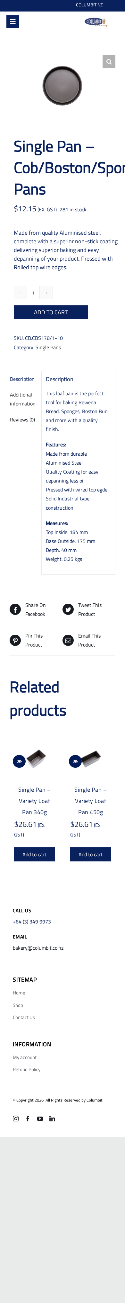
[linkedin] (52, 1118)
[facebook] (28, 1118)
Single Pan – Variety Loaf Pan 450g (90, 800)
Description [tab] (22, 379)
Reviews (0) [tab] (22, 419)
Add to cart (51, 312)
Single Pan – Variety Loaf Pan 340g (34, 800)
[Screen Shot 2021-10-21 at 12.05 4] (96, 19)
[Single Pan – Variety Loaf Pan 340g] (34, 760)
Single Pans (48, 347)
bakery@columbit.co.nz (38, 948)
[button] (109, 61)
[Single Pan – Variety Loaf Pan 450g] (90, 760)
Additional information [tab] (23, 399)
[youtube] (40, 1118)
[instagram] (16, 1118)
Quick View (19, 761)
